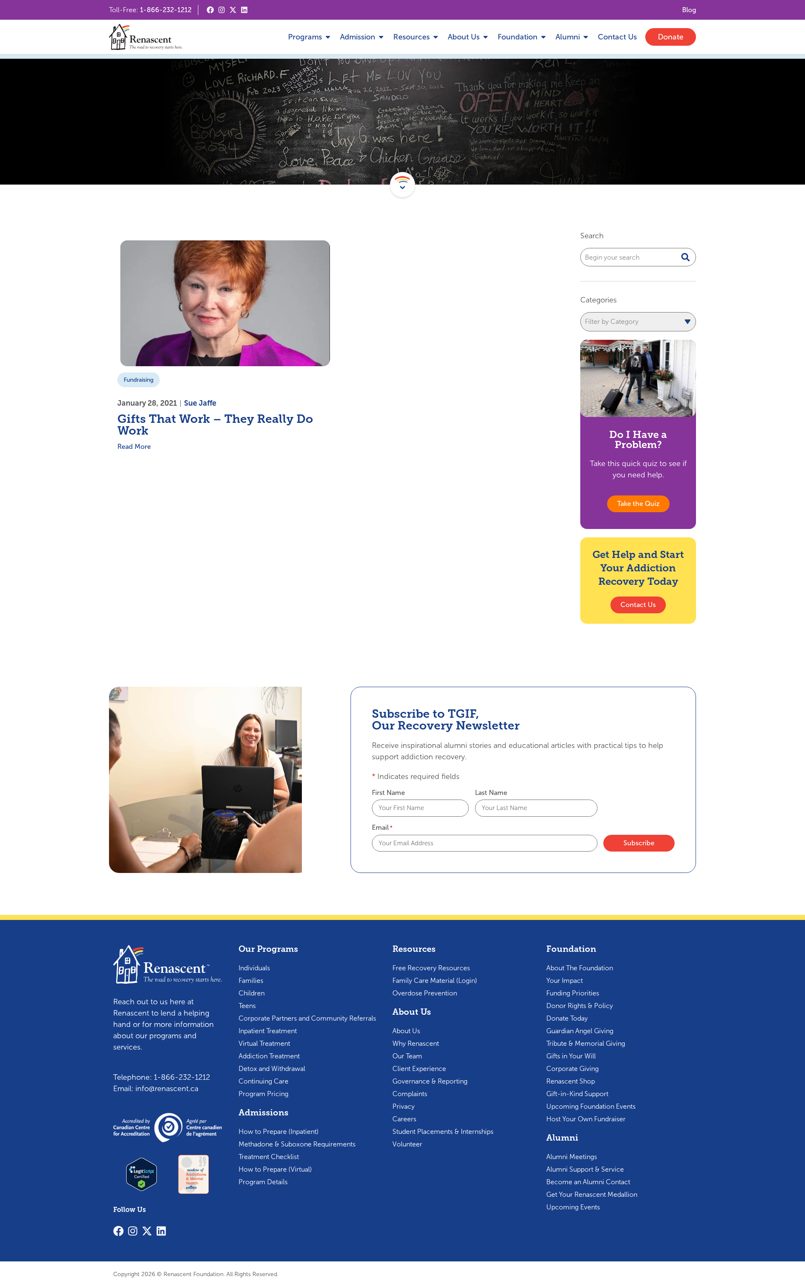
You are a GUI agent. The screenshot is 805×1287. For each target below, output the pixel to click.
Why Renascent (415, 1043)
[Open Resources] (435, 37)
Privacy (403, 1106)
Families (251, 980)
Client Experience (419, 1068)
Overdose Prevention (424, 993)
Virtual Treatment (264, 1043)
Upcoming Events (573, 1207)
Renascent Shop (570, 1081)
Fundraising (138, 380)
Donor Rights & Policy (579, 1005)
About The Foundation (579, 968)
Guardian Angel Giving (579, 1030)
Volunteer (407, 1144)
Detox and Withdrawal (272, 1068)
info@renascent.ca (166, 1088)
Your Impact (564, 980)
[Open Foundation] (543, 37)
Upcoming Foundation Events (591, 1106)
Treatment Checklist (269, 1156)
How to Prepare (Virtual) (275, 1169)
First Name (388, 792)
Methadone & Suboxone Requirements (297, 1144)
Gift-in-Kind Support (577, 1093)
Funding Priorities (572, 993)
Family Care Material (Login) (434, 980)
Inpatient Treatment (268, 1030)
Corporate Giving (572, 1068)
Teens (247, 1005)
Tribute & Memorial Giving (585, 1043)
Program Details (263, 1181)
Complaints (409, 1093)
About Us (406, 1030)
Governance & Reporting (429, 1081)
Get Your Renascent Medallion (591, 1194)
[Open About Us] (485, 37)
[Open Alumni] (585, 37)
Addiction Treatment (269, 1056)
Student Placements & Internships (442, 1131)
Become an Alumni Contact (588, 1181)
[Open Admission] (381, 37)
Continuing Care (263, 1081)
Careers (404, 1119)
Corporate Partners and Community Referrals (307, 1018)
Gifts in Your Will (571, 1056)
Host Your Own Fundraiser (586, 1119)
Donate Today (567, 1018)
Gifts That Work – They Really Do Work (215, 425)
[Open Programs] (328, 37)
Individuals (254, 968)
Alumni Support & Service (585, 1169)
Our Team (407, 1056)
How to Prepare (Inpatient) (279, 1131)
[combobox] (638, 257)
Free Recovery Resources (431, 968)
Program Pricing (263, 1093)
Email (382, 827)
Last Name (491, 792)
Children (252, 993)
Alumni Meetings (571, 1156)
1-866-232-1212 (166, 9)
